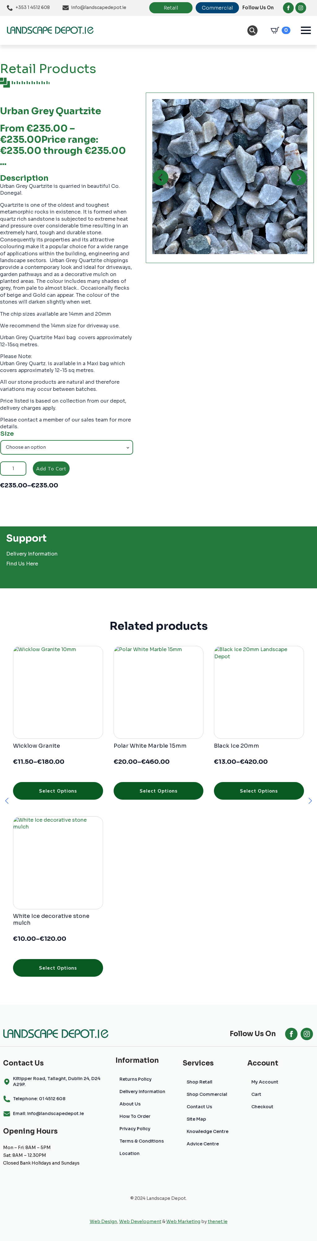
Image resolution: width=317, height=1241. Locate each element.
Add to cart (51, 469)
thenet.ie (218, 1221)
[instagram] (300, 7)
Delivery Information (32, 554)
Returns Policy (135, 1079)
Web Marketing (183, 1221)
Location (129, 1153)
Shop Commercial (207, 1094)
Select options (58, 791)
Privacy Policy (134, 1128)
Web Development (140, 1221)
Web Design (103, 1221)
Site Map (196, 1119)
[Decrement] (5, 468)
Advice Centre (203, 1144)
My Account (264, 1082)
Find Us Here (22, 563)
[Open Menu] (306, 30)
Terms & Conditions (141, 1141)
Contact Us (199, 1106)
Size (7, 434)
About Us (130, 1104)
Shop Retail (199, 1082)
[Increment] (21, 468)
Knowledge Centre (207, 1131)
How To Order (134, 1116)
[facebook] (288, 7)
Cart (256, 1094)
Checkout (262, 1106)
